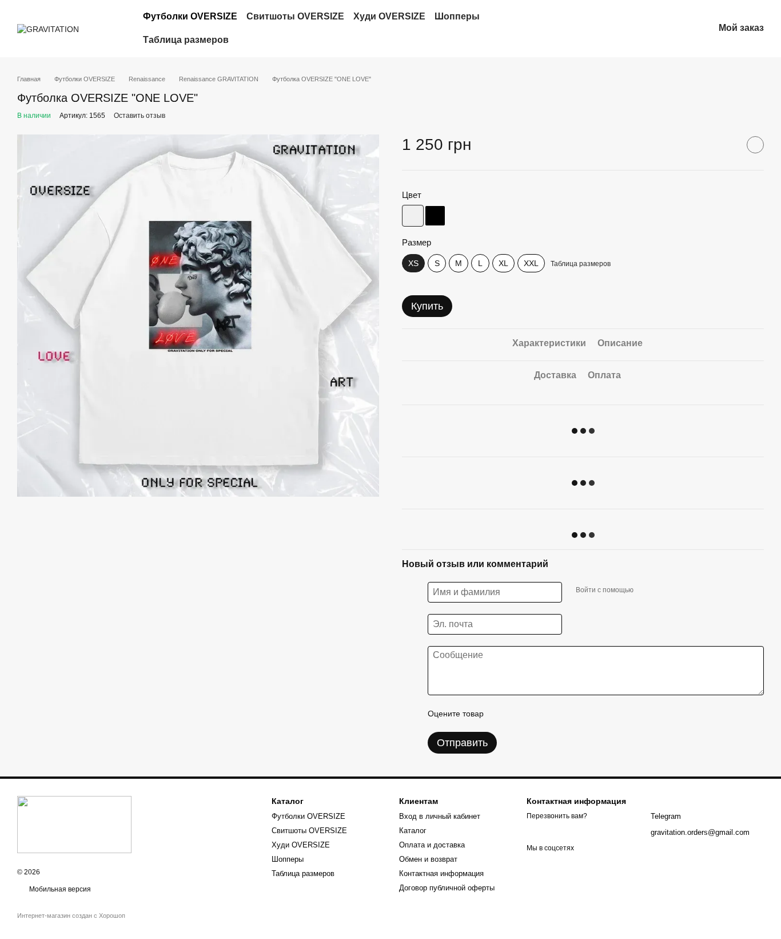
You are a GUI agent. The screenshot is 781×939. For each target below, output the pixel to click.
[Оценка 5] (576, 713)
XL (503, 263)
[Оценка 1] (502, 713)
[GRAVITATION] (74, 824)
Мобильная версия (59, 889)
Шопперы (457, 16)
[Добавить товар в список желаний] (755, 144)
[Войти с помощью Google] (664, 590)
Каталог (413, 830)
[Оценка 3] (539, 713)
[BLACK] (435, 215)
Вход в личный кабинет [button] (439, 816)
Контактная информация (441, 873)
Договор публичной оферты (447, 887)
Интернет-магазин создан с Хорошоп (71, 915)
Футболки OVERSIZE (190, 16)
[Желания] (645, 28)
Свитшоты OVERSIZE (295, 16)
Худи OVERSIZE (389, 16)
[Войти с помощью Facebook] (646, 590)
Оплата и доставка (432, 845)
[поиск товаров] (574, 28)
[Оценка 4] (557, 713)
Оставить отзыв (139, 116)
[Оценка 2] (521, 713)
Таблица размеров (186, 40)
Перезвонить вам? (557, 816)
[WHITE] (413, 215)
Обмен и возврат (428, 859)
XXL (531, 263)
